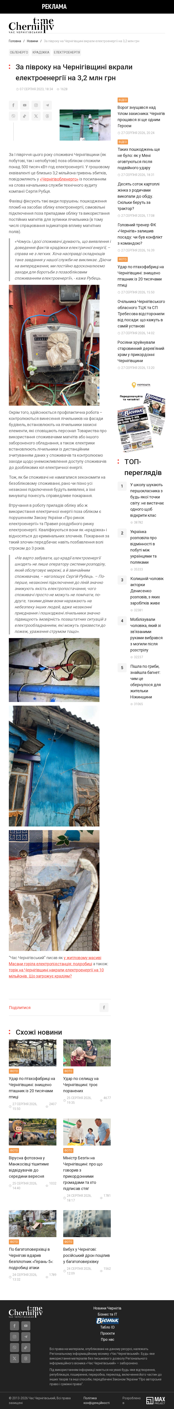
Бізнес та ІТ (107, 1314)
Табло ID (107, 1327)
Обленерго (19, 52)
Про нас (107, 1339)
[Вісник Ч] (107, 1321)
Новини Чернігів (107, 1308)
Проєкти (107, 1333)
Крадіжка (41, 52)
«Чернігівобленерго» (59, 179)
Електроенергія (67, 52)
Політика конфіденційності (97, 1400)
